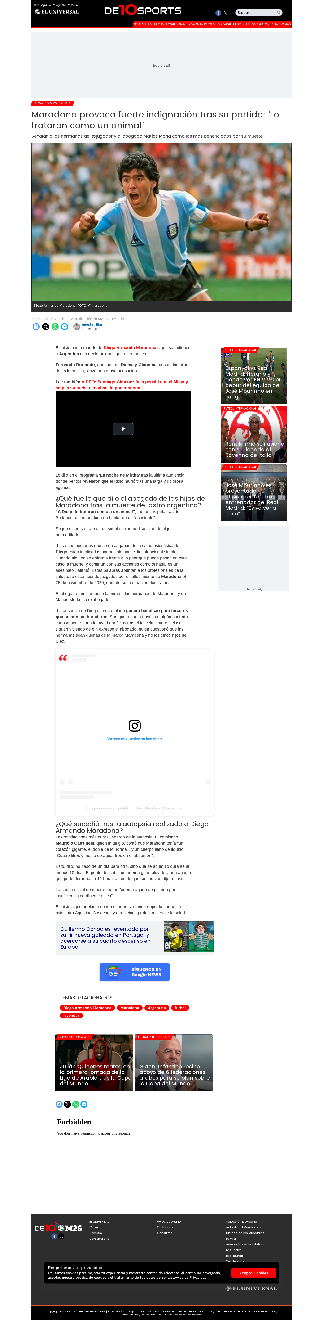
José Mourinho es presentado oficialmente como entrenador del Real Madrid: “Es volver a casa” (251, 499)
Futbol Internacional (167, 24)
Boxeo (239, 24)
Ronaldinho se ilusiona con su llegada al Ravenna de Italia (254, 449)
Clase (93, 1227)
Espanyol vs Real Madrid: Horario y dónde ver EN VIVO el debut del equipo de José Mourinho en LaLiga (252, 382)
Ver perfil (90, 329)
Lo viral (225, 24)
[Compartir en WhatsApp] (55, 326)
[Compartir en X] (45, 326)
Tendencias (281, 24)
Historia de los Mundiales (245, 1233)
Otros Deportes (202, 24)
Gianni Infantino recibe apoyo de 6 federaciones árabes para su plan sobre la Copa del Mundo (175, 1075)
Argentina (157, 1007)
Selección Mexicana (241, 1221)
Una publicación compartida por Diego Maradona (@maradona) (135, 808)
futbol (180, 1007)
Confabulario (99, 1238)
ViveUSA (95, 1233)
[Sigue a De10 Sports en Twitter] (225, 13)
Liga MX (140, 24)
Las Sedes (234, 1250)
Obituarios (165, 1227)
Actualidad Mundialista (243, 1227)
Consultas (164, 1233)
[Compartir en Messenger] (64, 326)
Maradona (129, 1007)
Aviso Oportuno (169, 1221)
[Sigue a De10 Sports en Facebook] (218, 13)
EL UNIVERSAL (99, 1221)
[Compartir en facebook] (36, 326)
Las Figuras (234, 1255)
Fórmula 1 (254, 24)
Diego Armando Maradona (87, 1007)
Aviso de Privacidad (191, 1277)
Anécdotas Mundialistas (244, 1244)
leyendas (71, 1015)
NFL (267, 24)
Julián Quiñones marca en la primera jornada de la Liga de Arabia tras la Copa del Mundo (96, 1075)
